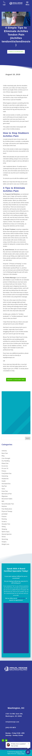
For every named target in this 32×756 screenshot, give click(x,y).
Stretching (5, 539)
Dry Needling (6, 461)
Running (4, 519)
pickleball (4, 514)
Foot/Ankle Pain (6, 473)
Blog (3, 456)
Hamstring (5, 476)
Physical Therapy (7, 511)
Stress (4, 537)
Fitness (4, 471)
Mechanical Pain (7, 494)
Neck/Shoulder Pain (8, 504)
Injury (3, 489)
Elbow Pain (5, 463)
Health (4, 481)
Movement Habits (7, 499)
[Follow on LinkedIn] (6, 740)
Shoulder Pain (6, 524)
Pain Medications (7, 509)
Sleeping (4, 529)
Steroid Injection (6, 534)
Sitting (3, 527)
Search (28, 438)
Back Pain (5, 453)
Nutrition (4, 506)
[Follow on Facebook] (3, 740)
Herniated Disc (6, 484)
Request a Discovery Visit (16, 379)
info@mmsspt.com (12, 722)
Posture (4, 516)
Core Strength (6, 458)
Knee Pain (5, 491)
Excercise (5, 466)
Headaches (5, 479)
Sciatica (4, 522)
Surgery (4, 542)
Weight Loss (5, 544)
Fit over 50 (5, 468)
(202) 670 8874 (21, 598)
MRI (3, 501)
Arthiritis (4, 451)
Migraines (5, 496)
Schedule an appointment (16, 51)
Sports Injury (5, 532)
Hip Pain (4, 486)
